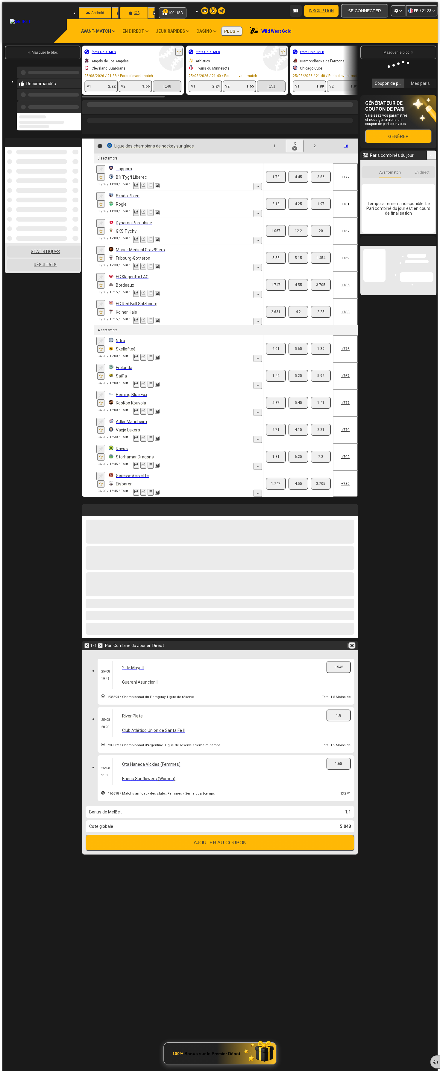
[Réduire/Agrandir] (431, 245)
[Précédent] (74, 103)
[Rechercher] (352, 111)
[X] (298, 177)
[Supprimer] (352, 645)
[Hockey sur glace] (99, 111)
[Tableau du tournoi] (151, 185)
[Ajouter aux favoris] (179, 52)
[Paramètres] (398, 10)
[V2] (321, 177)
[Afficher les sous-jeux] (258, 186)
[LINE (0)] (88, 111)
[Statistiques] (136, 185)
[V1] (276, 177)
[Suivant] (100, 645)
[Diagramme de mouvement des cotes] (143, 185)
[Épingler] (100, 169)
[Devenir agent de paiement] (296, 11)
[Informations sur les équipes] (157, 185)
